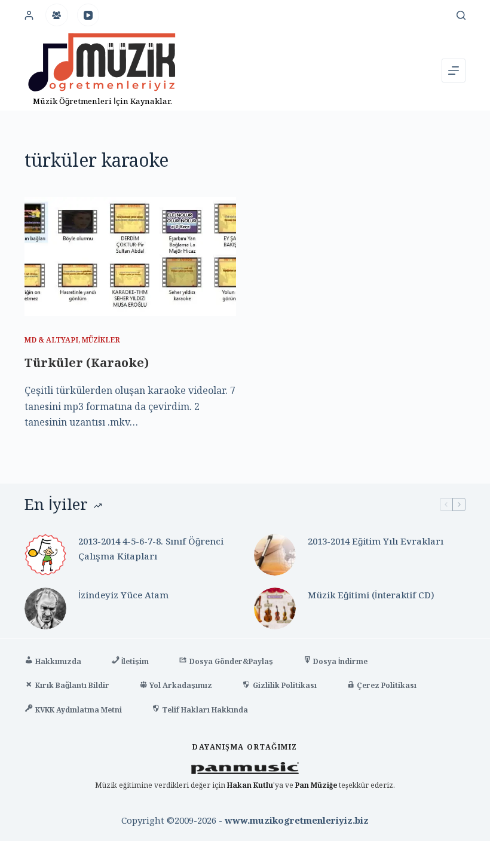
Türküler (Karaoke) (86, 362)
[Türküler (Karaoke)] (130, 256)
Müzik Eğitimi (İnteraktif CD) (371, 595)
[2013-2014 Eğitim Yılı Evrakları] (275, 555)
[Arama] (461, 15)
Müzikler (101, 340)
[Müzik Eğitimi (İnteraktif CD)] (275, 608)
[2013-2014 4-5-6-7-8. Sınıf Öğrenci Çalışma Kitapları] (45, 555)
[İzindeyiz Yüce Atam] (45, 608)
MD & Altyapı (51, 340)
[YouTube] (88, 15)
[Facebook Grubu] (56, 15)
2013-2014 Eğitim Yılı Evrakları (375, 541)
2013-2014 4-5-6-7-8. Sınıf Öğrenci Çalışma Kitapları (150, 548)
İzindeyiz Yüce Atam (123, 595)
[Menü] (454, 70)
